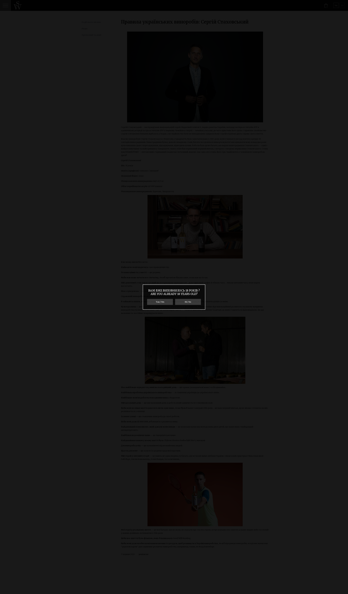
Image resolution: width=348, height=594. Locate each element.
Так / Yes (160, 302)
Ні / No (188, 302)
